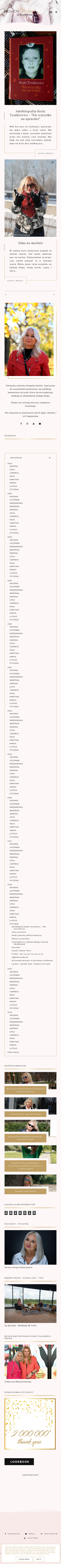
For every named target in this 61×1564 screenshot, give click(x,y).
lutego (13, 486)
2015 (10, 969)
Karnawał (16, 947)
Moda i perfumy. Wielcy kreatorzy (27, 935)
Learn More (24, 1559)
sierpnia (14, 466)
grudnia (14, 496)
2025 (10, 493)
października (16, 503)
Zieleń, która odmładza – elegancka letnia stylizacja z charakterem (25, 1166)
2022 (10, 624)
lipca (12, 470)
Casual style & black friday (25, 1114)
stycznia (14, 489)
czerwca (14, 473)
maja (12, 476)
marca (13, 483)
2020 (10, 711)
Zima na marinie (30, 243)
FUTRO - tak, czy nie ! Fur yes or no (27, 954)
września (14, 506)
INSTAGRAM (51, 1534)
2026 (10, 463)
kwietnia (14, 479)
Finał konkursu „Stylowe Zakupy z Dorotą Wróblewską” (30, 943)
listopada (15, 500)
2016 (10, 884)
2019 (10, 754)
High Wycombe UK (20, 957)
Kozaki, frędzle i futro (21, 950)
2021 (10, 667)
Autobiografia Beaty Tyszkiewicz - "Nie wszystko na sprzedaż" (30, 115)
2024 (10, 537)
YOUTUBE (32, 1538)
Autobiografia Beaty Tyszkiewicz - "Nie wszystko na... (29, 928)
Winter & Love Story (21, 939)
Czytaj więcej (46, 153)
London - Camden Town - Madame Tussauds (31, 964)
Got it (38, 1559)
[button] (45, 7)
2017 (10, 841)
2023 (10, 580)
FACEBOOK (14, 1534)
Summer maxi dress (25, 1191)
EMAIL (32, 1534)
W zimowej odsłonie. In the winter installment (32, 960)
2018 (10, 798)
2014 (10, 1012)
